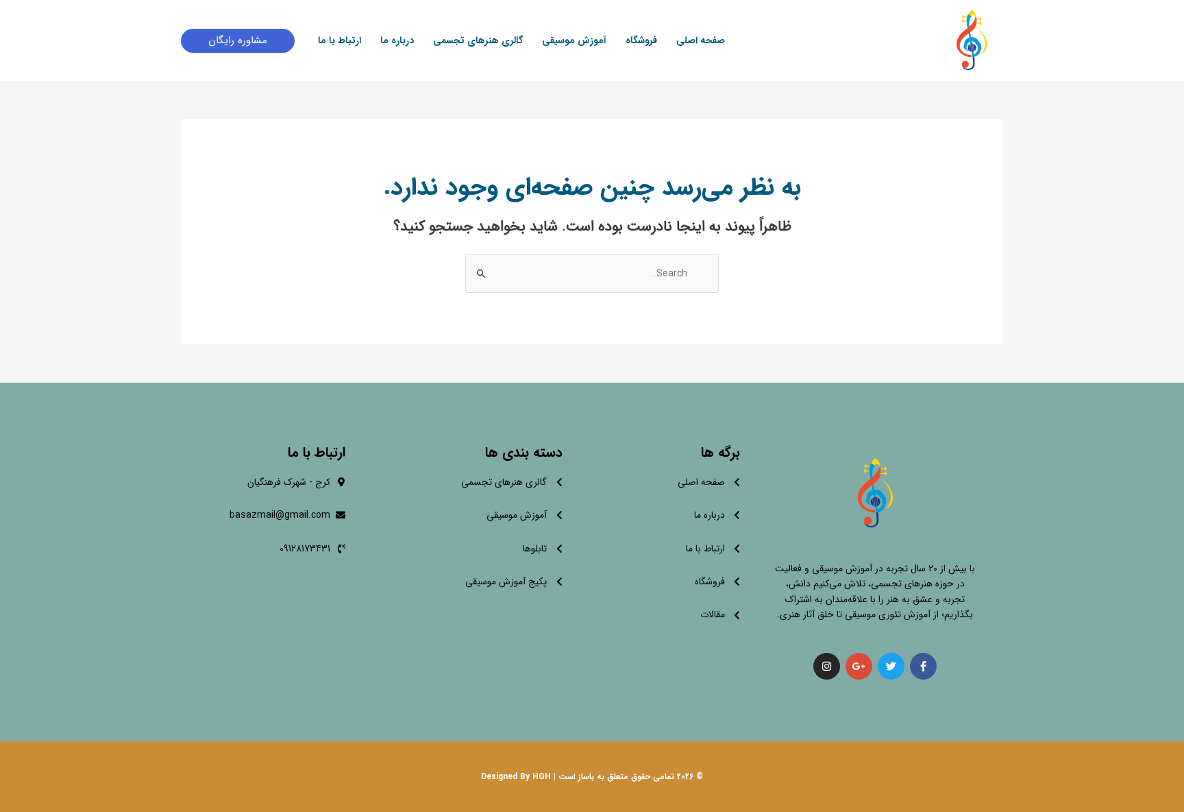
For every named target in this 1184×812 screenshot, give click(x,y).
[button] (238, 41)
